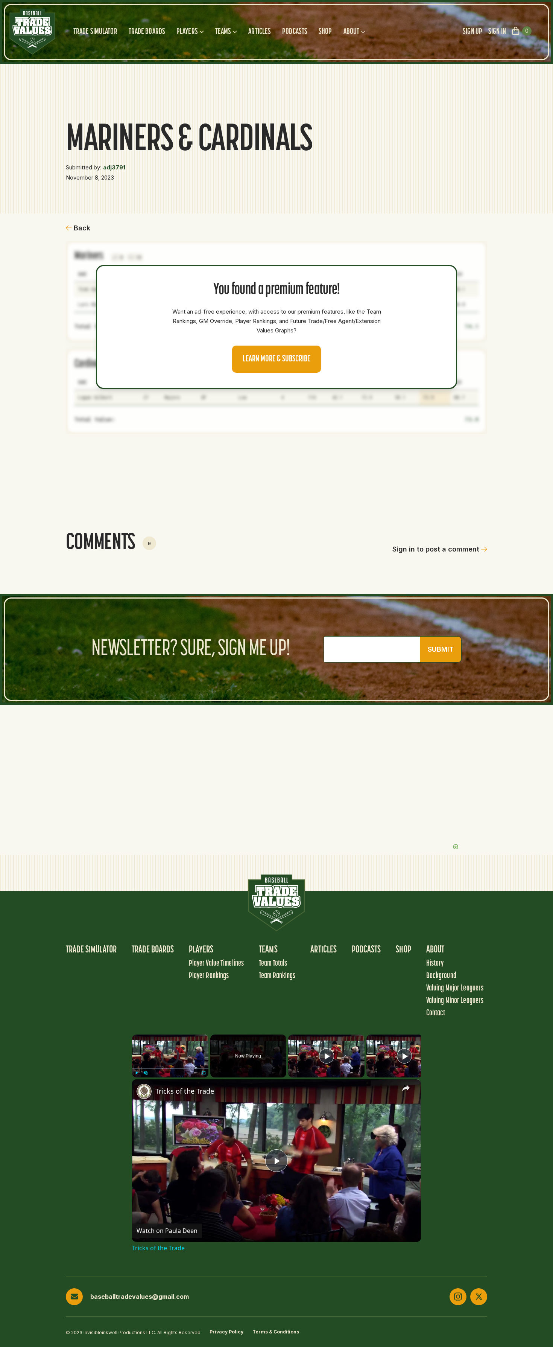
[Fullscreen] (203, 1072)
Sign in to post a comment (435, 549)
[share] (406, 1087)
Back (82, 228)
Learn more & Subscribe (276, 359)
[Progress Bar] (170, 1068)
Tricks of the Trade (184, 1091)
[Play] (136, 1072)
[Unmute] (145, 1072)
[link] (144, 1091)
